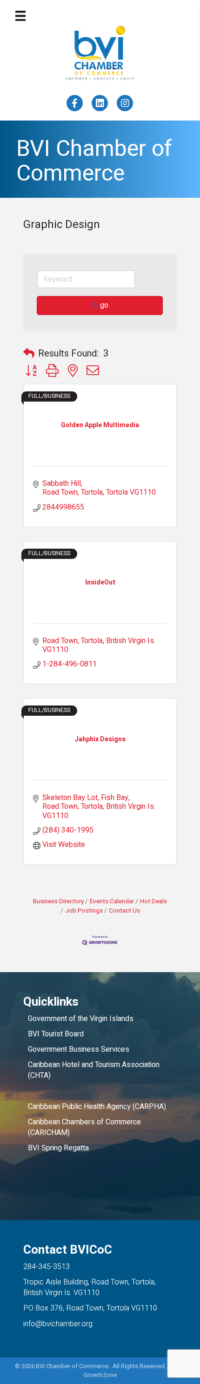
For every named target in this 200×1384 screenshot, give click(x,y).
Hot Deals (153, 901)
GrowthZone (100, 1375)
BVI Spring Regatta (58, 1148)
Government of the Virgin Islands (80, 1018)
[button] (28, 353)
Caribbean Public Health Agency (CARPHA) (97, 1106)
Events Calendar (112, 901)
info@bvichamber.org (58, 1324)
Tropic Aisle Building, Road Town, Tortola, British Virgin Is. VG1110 (89, 1287)
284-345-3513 (46, 1266)
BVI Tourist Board (57, 1034)
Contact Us (124, 910)
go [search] (104, 305)
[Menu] (20, 16)
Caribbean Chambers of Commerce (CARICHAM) (84, 1127)
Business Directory (58, 901)
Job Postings (84, 910)
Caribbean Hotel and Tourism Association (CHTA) (94, 1070)
